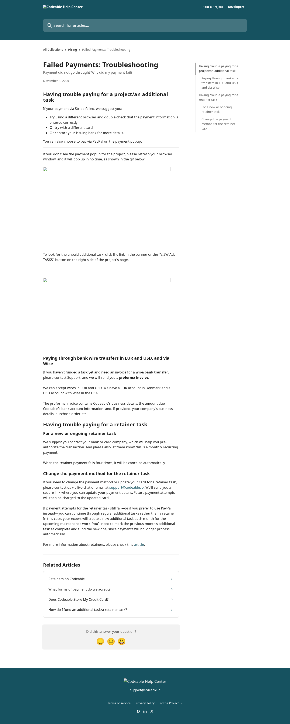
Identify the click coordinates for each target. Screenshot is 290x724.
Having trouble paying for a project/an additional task (218, 68)
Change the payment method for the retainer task (218, 123)
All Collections (53, 50)
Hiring (72, 50)
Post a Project (213, 6)
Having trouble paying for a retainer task (218, 97)
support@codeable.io (126, 487)
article (139, 544)
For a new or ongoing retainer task (216, 109)
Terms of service (119, 703)
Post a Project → (171, 703)
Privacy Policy (145, 703)
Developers (236, 6)
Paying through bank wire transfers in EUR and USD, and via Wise (219, 83)
